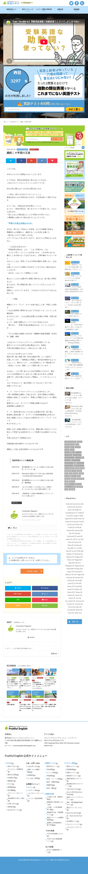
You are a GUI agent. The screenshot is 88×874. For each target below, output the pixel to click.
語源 (66, 489)
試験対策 (60, 10)
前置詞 (82, 468)
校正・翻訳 (51, 788)
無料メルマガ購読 (33, 769)
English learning (69, 444)
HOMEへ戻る (32, 571)
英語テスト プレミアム (74, 807)
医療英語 (67, 471)
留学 (66, 473)
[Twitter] (10, 528)
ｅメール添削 (51, 772)
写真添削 (50, 776)
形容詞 (79, 471)
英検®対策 (50, 794)
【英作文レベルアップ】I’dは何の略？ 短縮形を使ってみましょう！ (74, 265)
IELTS (72, 447)
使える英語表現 (69, 468)
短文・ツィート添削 (54, 779)
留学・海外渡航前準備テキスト (75, 803)
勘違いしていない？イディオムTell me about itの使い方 (73, 276)
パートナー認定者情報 (34, 798)
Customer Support (23, 626)
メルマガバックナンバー (35, 793)
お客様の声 (11, 778)
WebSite (32, 637)
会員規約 (30, 775)
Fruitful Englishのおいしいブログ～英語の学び (43, 860)
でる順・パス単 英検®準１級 (54, 808)
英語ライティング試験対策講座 (55, 819)
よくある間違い (69, 452)
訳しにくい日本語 (70, 486)
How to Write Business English (74, 793)
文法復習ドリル (72, 821)
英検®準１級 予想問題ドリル (55, 813)
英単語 (81, 473)
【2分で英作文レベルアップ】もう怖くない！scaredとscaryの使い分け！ (73, 302)
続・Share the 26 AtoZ (74, 816)
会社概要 (11, 790)
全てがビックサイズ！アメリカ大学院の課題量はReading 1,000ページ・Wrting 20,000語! (74, 338)
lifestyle (77, 447)
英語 (66, 481)
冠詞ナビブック (72, 766)
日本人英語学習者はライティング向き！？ (74, 376)
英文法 (74, 476)
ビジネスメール (69, 457)
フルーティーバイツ (73, 824)
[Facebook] (15, 528)
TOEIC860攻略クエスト (55, 834)
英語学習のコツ (11, 10)
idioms (67, 447)
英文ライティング (27, 10)
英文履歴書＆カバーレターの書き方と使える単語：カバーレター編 (37, 468)
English (79, 441)
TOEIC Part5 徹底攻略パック (54, 840)
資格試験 (71, 489)
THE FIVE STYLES (73, 789)
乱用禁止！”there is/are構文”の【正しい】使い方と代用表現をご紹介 (74, 324)
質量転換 (54, 653)
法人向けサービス (14, 810)
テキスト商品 (70, 763)
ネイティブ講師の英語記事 (44, 10)
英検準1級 (81, 478)
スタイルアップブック (74, 827)
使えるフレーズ (78, 465)
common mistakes (70, 441)
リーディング (69, 465)
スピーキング (77, 455)
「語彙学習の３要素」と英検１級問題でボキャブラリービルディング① (74, 351)
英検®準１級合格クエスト (55, 803)
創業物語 (11, 787)
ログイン (30, 787)
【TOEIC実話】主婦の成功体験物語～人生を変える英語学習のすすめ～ (74, 289)
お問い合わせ (12, 804)
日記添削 (50, 769)
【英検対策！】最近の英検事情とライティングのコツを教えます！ (37, 495)
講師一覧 (75, 621)
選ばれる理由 (12, 774)
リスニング (80, 463)
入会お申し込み (32, 766)
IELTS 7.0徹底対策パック (54, 851)
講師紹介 (11, 781)
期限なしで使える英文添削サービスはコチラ (24, 449)
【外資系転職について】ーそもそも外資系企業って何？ (73, 423)
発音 (70, 473)
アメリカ (78, 452)
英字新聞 (67, 476)
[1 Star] (9, 558)
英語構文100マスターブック (75, 785)
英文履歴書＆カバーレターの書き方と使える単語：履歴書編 (37, 481)
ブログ (10, 784)
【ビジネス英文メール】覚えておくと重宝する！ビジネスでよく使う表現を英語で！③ (37, 488)
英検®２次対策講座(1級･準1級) (54, 824)
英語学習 (71, 481)
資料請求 (11, 807)
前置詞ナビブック (73, 776)
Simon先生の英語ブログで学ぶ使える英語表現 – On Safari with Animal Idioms (37, 475)
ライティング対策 (70, 463)
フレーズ (67, 460)
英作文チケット (52, 766)
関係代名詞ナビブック (74, 778)
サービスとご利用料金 (15, 769)
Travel (72, 449)
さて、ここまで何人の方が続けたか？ (20, 648)
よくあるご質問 (32, 778)
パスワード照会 (32, 790)
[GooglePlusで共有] (32, 160)
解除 (28, 772)
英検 (78, 476)
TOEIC (67, 449)
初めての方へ (12, 766)
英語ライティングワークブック (75, 798)
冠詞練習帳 (70, 769)
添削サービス (51, 763)
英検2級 (73, 478)
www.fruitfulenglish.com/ (30, 520)
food (77, 444)
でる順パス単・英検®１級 (55, 798)
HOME (9, 763)
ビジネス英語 (79, 457)
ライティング (76, 460)
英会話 (75, 473)
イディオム (68, 455)
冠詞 (77, 468)
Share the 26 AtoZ (73, 813)
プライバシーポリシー (15, 793)
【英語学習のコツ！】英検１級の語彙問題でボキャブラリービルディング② (74, 365)
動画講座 (76, 10)
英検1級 (67, 478)
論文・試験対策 (52, 782)
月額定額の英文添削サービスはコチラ (21, 443)
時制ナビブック (72, 772)
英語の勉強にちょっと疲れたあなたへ (73, 313)
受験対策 (50, 785)
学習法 (74, 471)
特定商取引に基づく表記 (16, 798)
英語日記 (78, 484)
